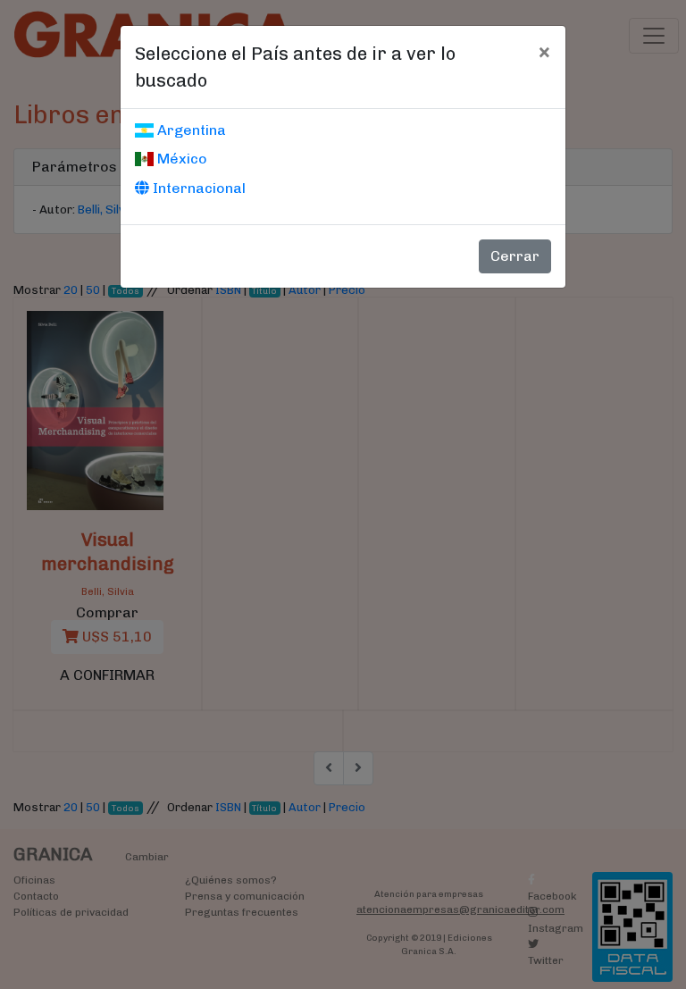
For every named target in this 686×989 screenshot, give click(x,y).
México (180, 158)
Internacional (197, 188)
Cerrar (515, 255)
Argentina (190, 130)
